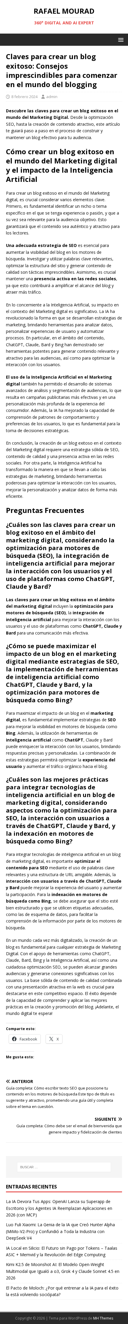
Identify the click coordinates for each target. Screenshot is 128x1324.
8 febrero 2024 (24, 96)
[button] (120, 39)
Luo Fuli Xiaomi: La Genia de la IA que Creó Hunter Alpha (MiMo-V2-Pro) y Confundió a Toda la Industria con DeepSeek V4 (60, 1231)
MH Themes (103, 1318)
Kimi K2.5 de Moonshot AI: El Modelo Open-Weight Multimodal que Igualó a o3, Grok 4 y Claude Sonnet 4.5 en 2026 (62, 1271)
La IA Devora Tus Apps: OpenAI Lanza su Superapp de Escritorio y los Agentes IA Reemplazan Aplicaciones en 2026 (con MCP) (59, 1208)
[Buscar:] (64, 1167)
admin (51, 96)
